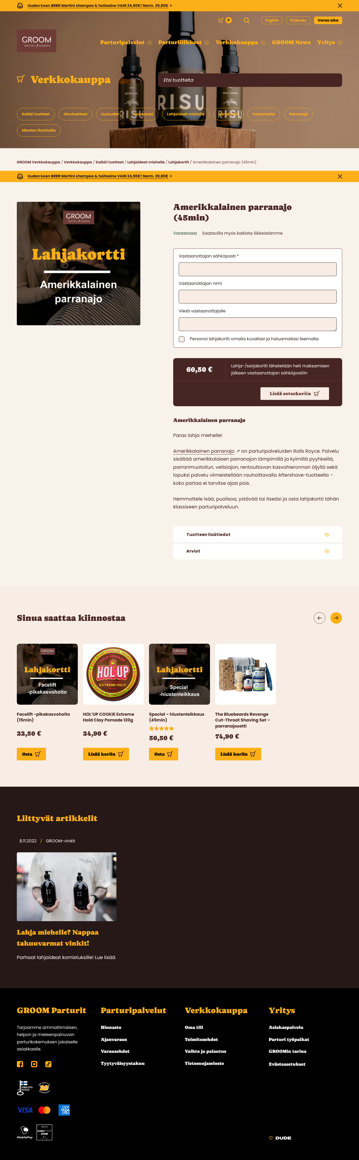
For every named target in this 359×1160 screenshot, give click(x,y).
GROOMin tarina (287, 1051)
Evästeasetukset (287, 1064)
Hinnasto (111, 1027)
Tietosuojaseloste (204, 1063)
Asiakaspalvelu (286, 1027)
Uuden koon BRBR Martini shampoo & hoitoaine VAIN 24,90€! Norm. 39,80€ (98, 5)
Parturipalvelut (133, 1010)
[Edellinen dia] (320, 618)
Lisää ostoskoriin (290, 393)
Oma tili (194, 1027)
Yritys (282, 1010)
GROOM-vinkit (60, 841)
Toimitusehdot (201, 1039)
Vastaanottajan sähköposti (209, 256)
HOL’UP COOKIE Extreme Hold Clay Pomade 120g (108, 717)
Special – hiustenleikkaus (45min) (176, 717)
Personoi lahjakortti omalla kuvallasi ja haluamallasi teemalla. (254, 339)
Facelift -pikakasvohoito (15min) (43, 717)
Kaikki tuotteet (110, 162)
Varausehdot (115, 1051)
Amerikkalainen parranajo (203, 451)
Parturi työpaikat (289, 1039)
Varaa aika (328, 20)
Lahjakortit (178, 162)
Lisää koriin (102, 754)
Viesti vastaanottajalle (202, 311)
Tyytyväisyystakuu (123, 1063)
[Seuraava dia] (336, 618)
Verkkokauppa (69, 80)
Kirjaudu (298, 20)
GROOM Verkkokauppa (38, 162)
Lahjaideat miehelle (146, 162)
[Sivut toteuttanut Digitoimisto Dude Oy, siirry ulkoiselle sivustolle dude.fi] (280, 1139)
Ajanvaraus (114, 1039)
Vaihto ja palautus (205, 1051)
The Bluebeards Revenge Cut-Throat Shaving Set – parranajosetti (242, 720)
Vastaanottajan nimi (200, 283)
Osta (27, 754)
